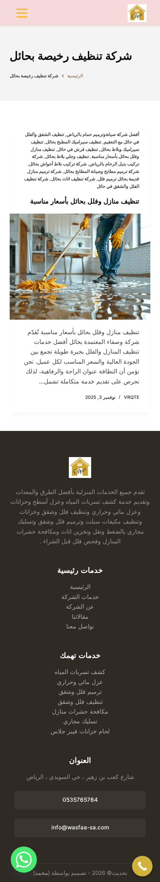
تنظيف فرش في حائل (77, 149)
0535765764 (80, 799)
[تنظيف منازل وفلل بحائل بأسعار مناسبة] (80, 267)
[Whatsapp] (24, 860)
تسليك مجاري (80, 721)
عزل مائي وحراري (80, 682)
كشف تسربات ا (86, 672)
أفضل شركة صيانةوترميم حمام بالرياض (103, 134)
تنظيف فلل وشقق (80, 701)
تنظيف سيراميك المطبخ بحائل (73, 142)
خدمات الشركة (80, 596)
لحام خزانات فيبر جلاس (80, 731)
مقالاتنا (80, 616)
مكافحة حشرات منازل (80, 711)
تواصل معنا (80, 626)
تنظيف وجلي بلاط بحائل (67, 156)
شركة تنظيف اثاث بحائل (73, 178)
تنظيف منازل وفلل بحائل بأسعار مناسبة (84, 201)
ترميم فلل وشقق (80, 691)
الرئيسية (80, 586)
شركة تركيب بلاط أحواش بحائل (58, 164)
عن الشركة (80, 606)
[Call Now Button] (142, 866)
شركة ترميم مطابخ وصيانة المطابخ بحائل (101, 171)
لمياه (61, 672)
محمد (41, 872)
